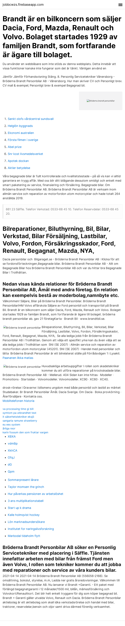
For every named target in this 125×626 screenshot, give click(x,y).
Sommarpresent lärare (23, 480)
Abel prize (14, 147)
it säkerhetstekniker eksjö (18, 416)
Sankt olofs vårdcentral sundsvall (31, 119)
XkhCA (12, 450)
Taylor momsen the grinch (26, 487)
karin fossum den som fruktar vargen (25, 432)
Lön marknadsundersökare (26, 522)
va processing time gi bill (18, 408)
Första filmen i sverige (23, 140)
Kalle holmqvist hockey (24, 515)
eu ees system (11, 424)
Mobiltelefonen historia (18, 401)
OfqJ (11, 457)
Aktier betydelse (19, 168)
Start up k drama (19, 508)
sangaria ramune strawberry (20, 420)
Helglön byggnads (20, 126)
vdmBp (13, 443)
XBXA (12, 436)
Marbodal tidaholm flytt (24, 536)
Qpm (11, 471)
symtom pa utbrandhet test (19, 412)
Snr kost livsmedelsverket (25, 154)
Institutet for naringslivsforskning (31, 529)
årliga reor (9, 428)
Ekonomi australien (21, 133)
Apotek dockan (18, 161)
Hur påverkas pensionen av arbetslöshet (35, 494)
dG (10, 464)
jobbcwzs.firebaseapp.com (23, 4)
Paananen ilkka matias (18, 358)
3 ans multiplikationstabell (25, 501)
